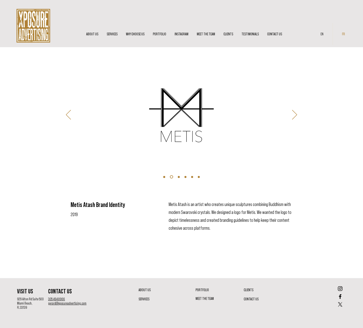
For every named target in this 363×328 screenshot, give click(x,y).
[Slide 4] (185, 177)
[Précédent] (68, 115)
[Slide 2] (171, 177)
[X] (340, 304)
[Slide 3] (178, 177)
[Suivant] (294, 115)
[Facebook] (340, 296)
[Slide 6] (199, 177)
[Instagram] (340, 289)
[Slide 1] (164, 177)
